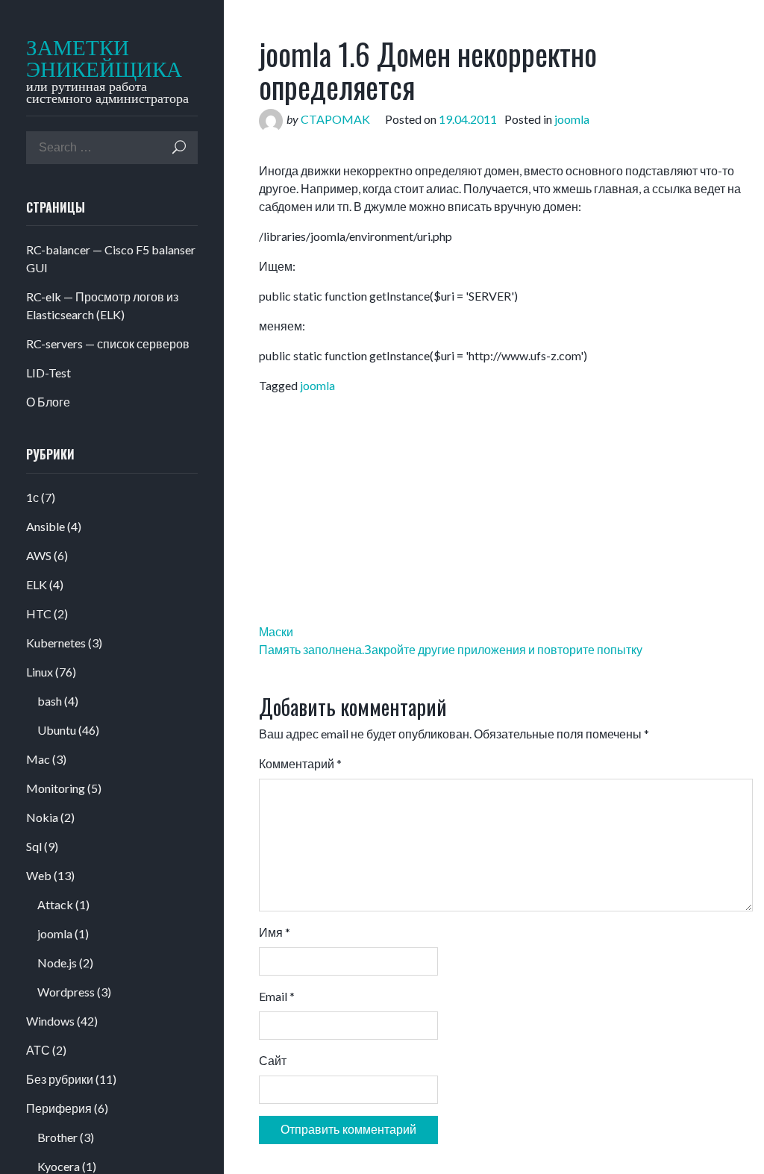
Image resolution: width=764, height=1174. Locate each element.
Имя (274, 932)
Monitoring (55, 788)
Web (38, 875)
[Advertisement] (433, 151)
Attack (55, 904)
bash (49, 701)
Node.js (57, 962)
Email (277, 996)
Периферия (59, 1108)
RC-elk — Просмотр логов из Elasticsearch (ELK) (102, 305)
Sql (34, 846)
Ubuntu (56, 730)
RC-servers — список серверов (108, 343)
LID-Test (48, 372)
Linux (39, 672)
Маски (276, 631)
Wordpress (66, 992)
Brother (57, 1137)
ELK (36, 584)
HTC (38, 613)
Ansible (45, 526)
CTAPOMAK (335, 119)
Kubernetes (56, 642)
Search (179, 147)
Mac (38, 759)
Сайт (272, 1060)
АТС (38, 1050)
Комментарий (300, 763)
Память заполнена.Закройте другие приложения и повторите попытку (450, 649)
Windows (50, 1021)
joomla (54, 933)
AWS (38, 555)
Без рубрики (59, 1079)
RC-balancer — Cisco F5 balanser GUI (110, 258)
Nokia (42, 817)
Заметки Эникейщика (94, 59)
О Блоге (48, 402)
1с (32, 497)
